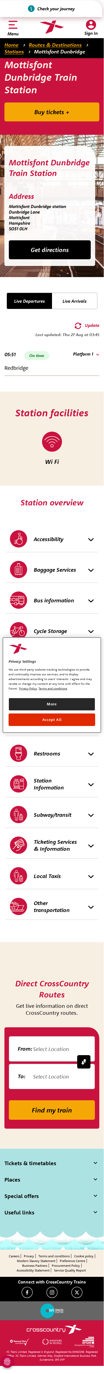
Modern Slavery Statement (36, 1261)
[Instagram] (52, 1292)
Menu (13, 33)
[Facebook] (27, 1292)
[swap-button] (83, 1062)
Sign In (91, 33)
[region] (51, 685)
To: (21, 1076)
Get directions (50, 250)
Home (11, 44)
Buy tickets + (51, 112)
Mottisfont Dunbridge (59, 51)
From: (25, 1048)
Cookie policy (83, 1256)
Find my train (52, 1110)
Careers (14, 1256)
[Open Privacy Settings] (7, 1362)
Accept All (52, 719)
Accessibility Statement (33, 1270)
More (52, 703)
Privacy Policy (28, 688)
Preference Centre (72, 1261)
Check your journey (56, 8)
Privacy (29, 1256)
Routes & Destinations (55, 44)
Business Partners (34, 1265)
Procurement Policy (66, 1265)
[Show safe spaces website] (51, 1311)
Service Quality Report (70, 1270)
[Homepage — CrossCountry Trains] (52, 27)
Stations (14, 51)
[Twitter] (77, 1292)
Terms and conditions (54, 1256)
